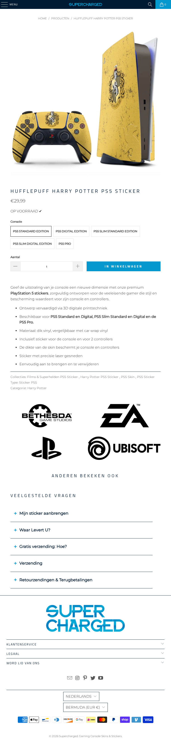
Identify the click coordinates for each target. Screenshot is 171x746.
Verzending (30, 563)
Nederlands (79, 696)
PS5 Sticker (146, 377)
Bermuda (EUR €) (83, 707)
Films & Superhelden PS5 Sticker (53, 377)
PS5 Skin (128, 377)
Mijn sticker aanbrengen (43, 513)
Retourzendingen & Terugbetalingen (55, 579)
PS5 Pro (65, 243)
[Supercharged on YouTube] (101, 678)
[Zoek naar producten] (150, 4)
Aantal (15, 257)
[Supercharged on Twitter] (93, 678)
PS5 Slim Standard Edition (115, 231)
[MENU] (2, 4)
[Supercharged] (85, 4)
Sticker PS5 (28, 382)
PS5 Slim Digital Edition (32, 243)
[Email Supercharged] (70, 678)
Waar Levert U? (34, 530)
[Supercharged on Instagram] (77, 678)
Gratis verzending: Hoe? (43, 546)
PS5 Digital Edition (71, 231)
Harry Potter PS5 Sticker (99, 377)
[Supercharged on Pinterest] (85, 678)
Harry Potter (37, 388)
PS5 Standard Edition (31, 231)
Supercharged (68, 736)
